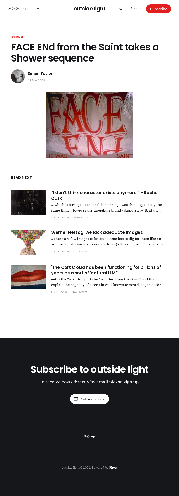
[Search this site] (121, 8)
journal (17, 37)
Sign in (136, 8)
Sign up (89, 436)
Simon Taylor (40, 73)
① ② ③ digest (19, 8)
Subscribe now (93, 399)
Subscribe (158, 9)
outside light (90, 8)
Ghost (113, 467)
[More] (38, 8)
